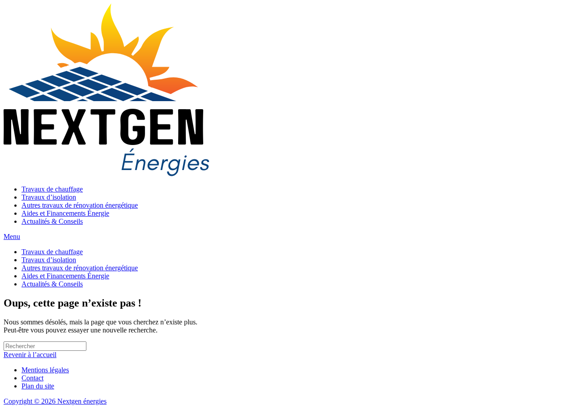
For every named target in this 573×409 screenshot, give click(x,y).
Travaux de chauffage (52, 189)
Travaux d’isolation (48, 197)
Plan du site (37, 386)
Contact (32, 378)
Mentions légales (45, 370)
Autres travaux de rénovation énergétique (79, 205)
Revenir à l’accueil (30, 354)
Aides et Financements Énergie (65, 213)
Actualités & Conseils (52, 221)
